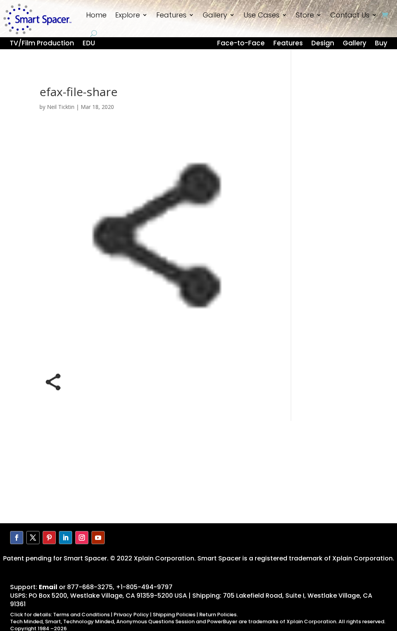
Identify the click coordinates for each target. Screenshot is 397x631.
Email (48, 587)
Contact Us (349, 15)
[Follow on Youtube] (98, 537)
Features (171, 15)
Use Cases (261, 15)
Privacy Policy (131, 614)
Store (305, 15)
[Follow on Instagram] (81, 537)
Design (322, 44)
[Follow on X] (33, 537)
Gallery (215, 15)
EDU (89, 44)
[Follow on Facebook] (16, 537)
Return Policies (217, 614)
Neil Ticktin (60, 106)
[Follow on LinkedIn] (65, 537)
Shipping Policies (174, 614)
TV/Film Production (42, 44)
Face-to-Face (241, 44)
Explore (127, 15)
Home (96, 15)
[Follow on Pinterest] (49, 537)
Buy (381, 44)
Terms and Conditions (81, 614)
